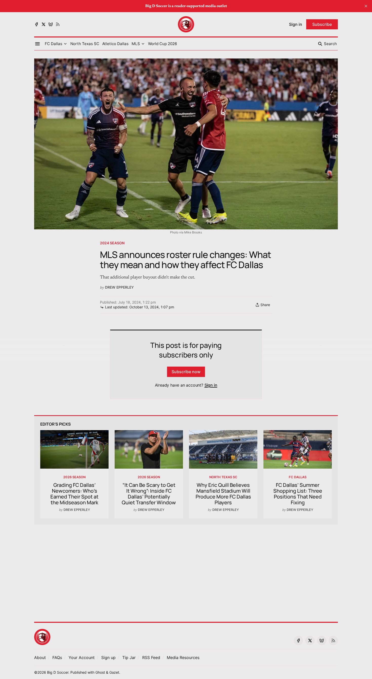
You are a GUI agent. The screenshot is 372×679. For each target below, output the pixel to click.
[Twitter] (43, 24)
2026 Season (74, 477)
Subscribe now (186, 371)
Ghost (100, 672)
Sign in (210, 385)
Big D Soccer (57, 672)
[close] (366, 6)
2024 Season (112, 243)
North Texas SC (223, 477)
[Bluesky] (50, 24)
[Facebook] (36, 24)
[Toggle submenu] (65, 44)
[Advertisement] (186, 570)
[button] (53, 44)
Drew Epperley (119, 287)
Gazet (114, 672)
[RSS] (57, 24)
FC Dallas (297, 477)
